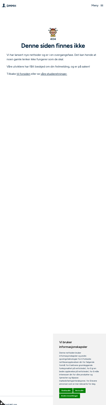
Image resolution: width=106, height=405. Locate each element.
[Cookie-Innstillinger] (2, 402)
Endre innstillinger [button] (69, 396)
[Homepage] (9, 5)
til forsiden (23, 74)
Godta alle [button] (66, 390)
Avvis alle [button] (79, 390)
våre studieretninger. (54, 74)
